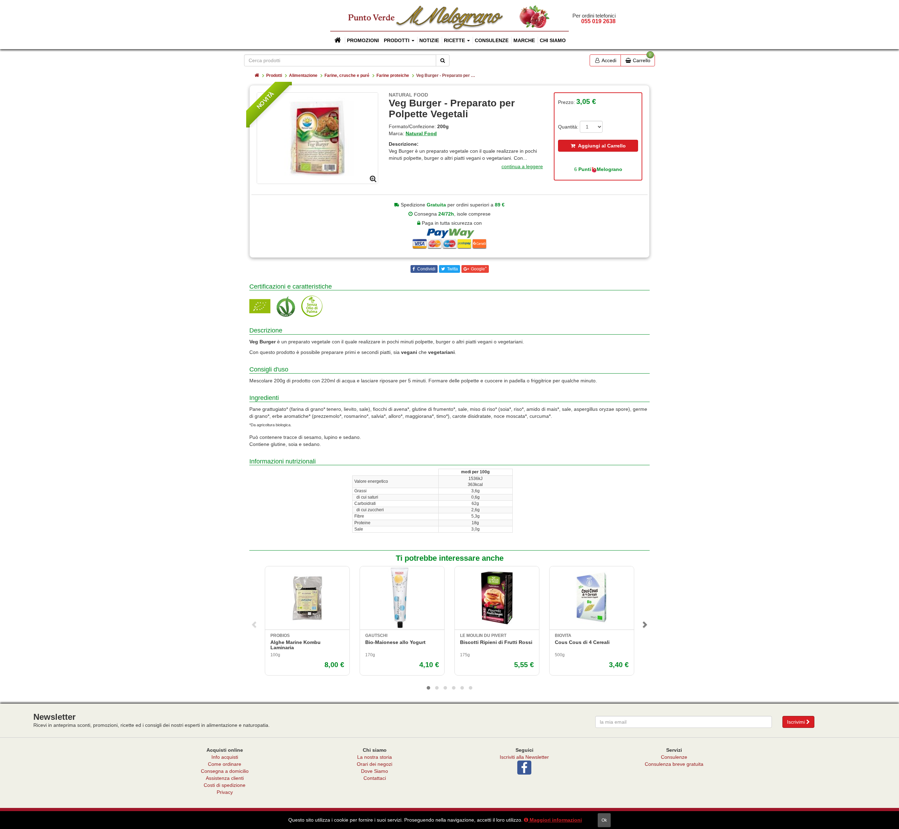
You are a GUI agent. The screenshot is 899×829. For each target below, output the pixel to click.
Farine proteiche (392, 75)
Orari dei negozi (374, 764)
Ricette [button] (455, 40)
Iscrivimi (796, 722)
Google (478, 268)
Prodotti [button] (397, 40)
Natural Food (421, 133)
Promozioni (363, 40)
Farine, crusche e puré (346, 75)
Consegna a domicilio (225, 771)
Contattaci (374, 778)
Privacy (225, 792)
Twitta (452, 269)
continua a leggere (522, 166)
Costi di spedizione (224, 785)
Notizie (429, 40)
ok (604, 820)
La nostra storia (374, 757)
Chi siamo (553, 40)
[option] (317, 138)
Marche (524, 40)
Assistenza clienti (225, 778)
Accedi (608, 60)
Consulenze (491, 40)
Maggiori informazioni (555, 820)
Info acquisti (224, 757)
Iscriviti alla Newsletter (524, 757)
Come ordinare (224, 764)
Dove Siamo (374, 771)
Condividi (425, 269)
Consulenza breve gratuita (674, 764)
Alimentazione (303, 75)
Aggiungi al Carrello (600, 146)
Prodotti (274, 75)
